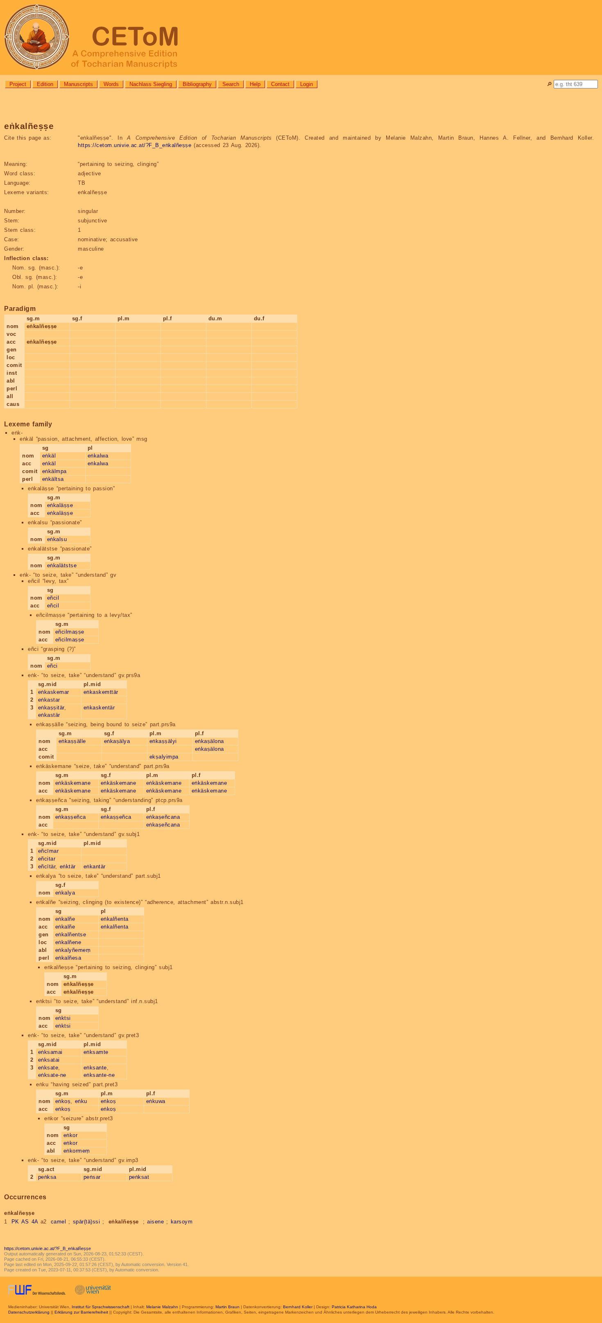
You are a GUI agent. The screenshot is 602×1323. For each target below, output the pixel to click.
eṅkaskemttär (101, 692)
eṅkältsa (53, 479)
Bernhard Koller (297, 1307)
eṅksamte (96, 1052)
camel (58, 1222)
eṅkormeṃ (76, 1151)
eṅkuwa (155, 1101)
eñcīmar (48, 851)
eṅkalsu (57, 539)
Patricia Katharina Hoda (354, 1307)
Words (111, 84)
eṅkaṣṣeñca (70, 817)
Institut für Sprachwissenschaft (100, 1307)
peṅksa (47, 1177)
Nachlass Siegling (150, 84)
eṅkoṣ (63, 1101)
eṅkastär (49, 715)
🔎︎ (549, 84)
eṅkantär (95, 866)
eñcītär (47, 866)
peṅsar (92, 1177)
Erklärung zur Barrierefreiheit (81, 1312)
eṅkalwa (98, 456)
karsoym (182, 1222)
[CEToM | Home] (301, 37)
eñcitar (47, 859)
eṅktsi (63, 1018)
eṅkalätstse (62, 565)
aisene (155, 1222)
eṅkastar (49, 700)
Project (17, 84)
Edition (45, 84)
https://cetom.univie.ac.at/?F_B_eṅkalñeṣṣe (134, 145)
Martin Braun (227, 1307)
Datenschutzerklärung (29, 1312)
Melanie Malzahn (162, 1307)
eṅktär (68, 866)
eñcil (53, 598)
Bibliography (197, 84)
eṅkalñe (65, 919)
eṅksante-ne (99, 1075)
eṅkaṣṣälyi (163, 741)
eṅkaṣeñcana (163, 817)
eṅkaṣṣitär (51, 708)
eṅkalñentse (70, 934)
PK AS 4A (24, 1222)
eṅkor (70, 1135)
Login (306, 84)
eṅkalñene (68, 942)
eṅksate (48, 1068)
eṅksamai (50, 1052)
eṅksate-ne (52, 1075)
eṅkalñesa (68, 958)
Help (255, 84)
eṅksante (95, 1068)
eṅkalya (65, 893)
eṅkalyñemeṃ (73, 950)
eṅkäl (49, 456)
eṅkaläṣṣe (60, 505)
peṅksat (139, 1177)
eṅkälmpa (54, 471)
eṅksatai (49, 1060)
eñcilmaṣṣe (69, 632)
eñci (52, 666)
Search (230, 84)
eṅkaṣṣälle (72, 741)
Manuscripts (78, 84)
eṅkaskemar (53, 692)
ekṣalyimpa (164, 757)
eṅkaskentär (99, 708)
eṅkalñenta (115, 919)
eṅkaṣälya (117, 741)
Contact (280, 84)
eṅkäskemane (73, 783)
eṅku (81, 1101)
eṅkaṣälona (209, 741)
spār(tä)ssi (86, 1222)
